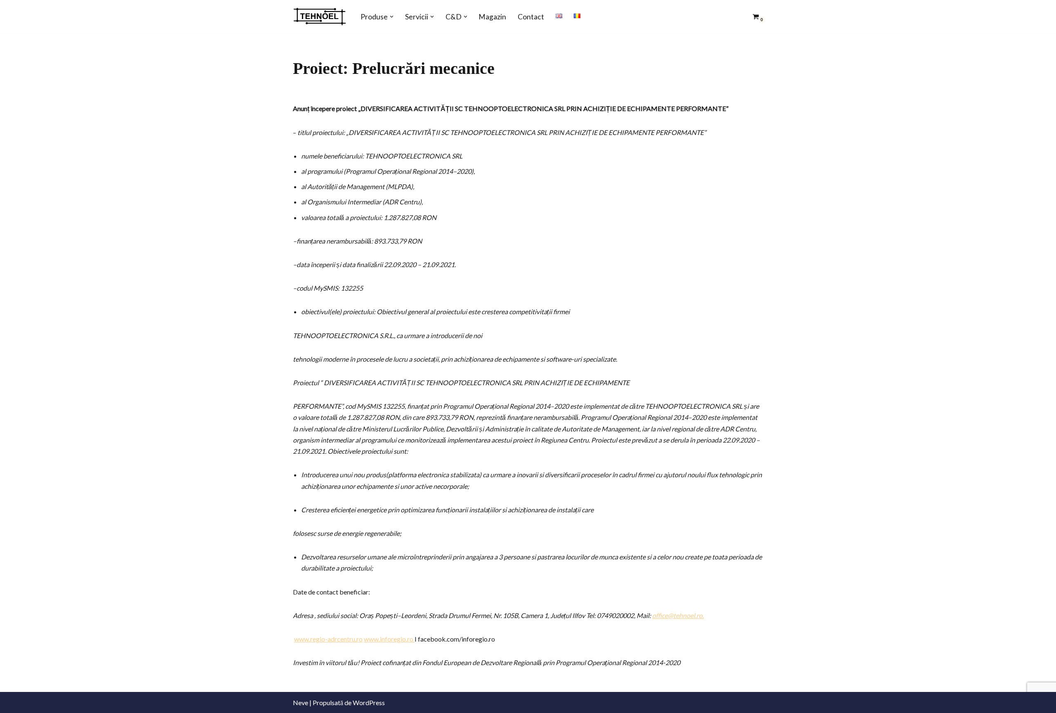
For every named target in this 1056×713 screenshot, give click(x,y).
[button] (392, 17)
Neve (300, 702)
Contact (531, 16)
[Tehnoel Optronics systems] (319, 16)
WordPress (369, 702)
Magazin (492, 16)
